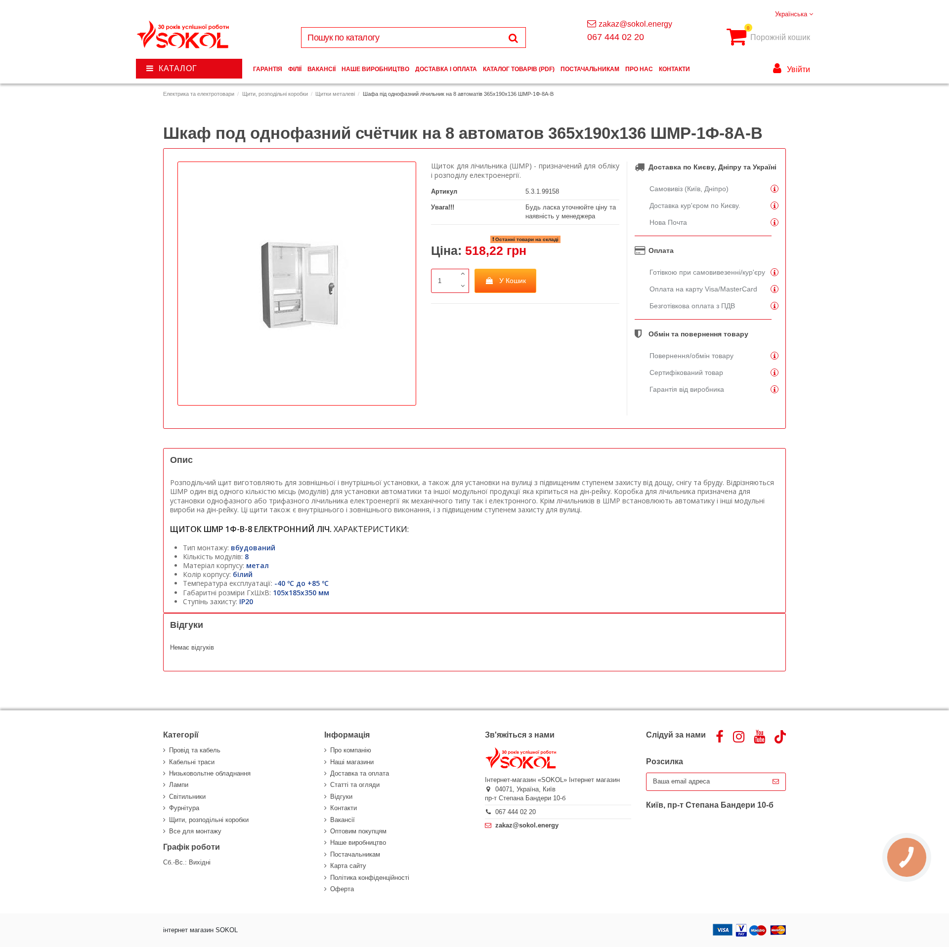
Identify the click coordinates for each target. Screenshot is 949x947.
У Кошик (512, 281)
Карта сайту (348, 865)
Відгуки (341, 796)
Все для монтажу (195, 831)
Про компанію (350, 750)
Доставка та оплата (359, 773)
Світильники (187, 796)
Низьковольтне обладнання (210, 773)
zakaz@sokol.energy (635, 24)
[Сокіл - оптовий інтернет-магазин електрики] (183, 35)
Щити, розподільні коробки (209, 819)
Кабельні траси (192, 762)
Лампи (178, 784)
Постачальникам (355, 854)
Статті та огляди (355, 784)
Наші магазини (352, 762)
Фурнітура (184, 808)
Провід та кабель (194, 750)
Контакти (343, 808)
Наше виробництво (358, 842)
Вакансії (342, 819)
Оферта (342, 889)
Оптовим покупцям (358, 831)
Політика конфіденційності (369, 877)
